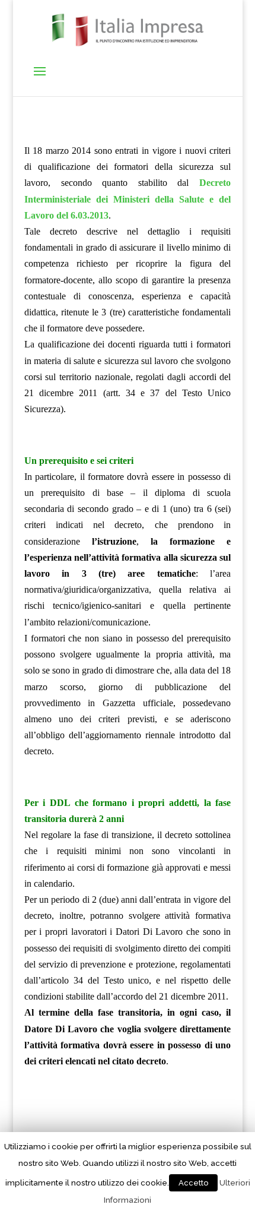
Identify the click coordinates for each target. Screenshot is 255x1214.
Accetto (193, 1182)
